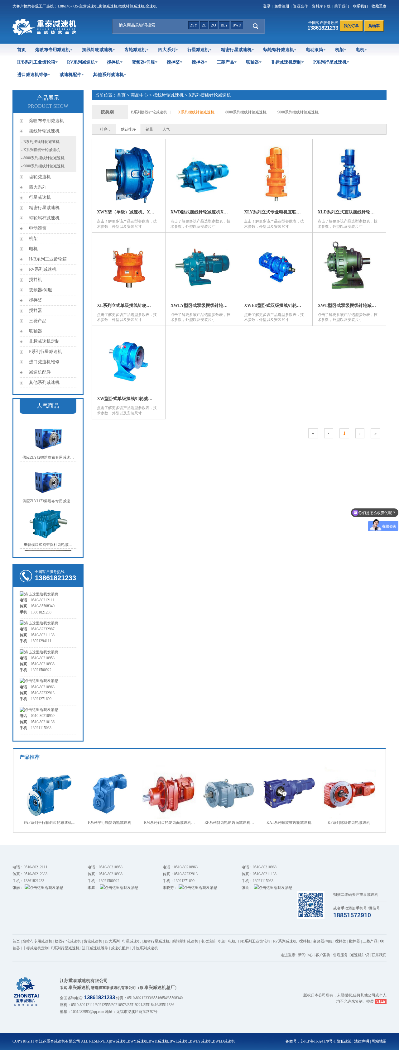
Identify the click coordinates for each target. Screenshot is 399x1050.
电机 (360, 49)
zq (213, 25)
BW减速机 (118, 1041)
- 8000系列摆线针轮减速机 (43, 158)
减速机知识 (359, 955)
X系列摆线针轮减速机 (210, 95)
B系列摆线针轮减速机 (149, 112)
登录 (267, 6)
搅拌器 (198, 62)
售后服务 (340, 955)
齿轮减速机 (135, 49)
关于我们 (341, 6)
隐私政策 (344, 1041)
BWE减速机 (179, 1041)
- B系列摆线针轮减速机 (40, 142)
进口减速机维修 (32, 74)
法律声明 (361, 1041)
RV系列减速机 (81, 62)
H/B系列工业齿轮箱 (36, 62)
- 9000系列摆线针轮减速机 (43, 166)
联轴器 (252, 62)
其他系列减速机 (108, 74)
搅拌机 (113, 62)
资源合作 (300, 6)
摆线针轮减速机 (97, 49)
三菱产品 (225, 62)
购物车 (374, 26)
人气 (166, 129)
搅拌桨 (173, 62)
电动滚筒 (314, 49)
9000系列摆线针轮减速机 (298, 112)
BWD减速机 (159, 1041)
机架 (339, 49)
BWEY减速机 (201, 1041)
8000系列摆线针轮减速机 (246, 112)
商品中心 (139, 95)
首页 (21, 49)
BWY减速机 (138, 1041)
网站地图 (379, 1041)
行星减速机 (198, 49)
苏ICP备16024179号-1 (318, 1041)
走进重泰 (288, 955)
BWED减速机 (224, 1041)
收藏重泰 (379, 6)
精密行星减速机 (236, 49)
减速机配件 (70, 74)
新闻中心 (305, 955)
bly (224, 25)
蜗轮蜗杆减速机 (278, 49)
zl (204, 25)
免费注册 (281, 6)
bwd (237, 25)
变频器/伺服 (143, 62)
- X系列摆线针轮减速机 (40, 150)
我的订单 (351, 26)
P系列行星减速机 (330, 62)
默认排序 (128, 129)
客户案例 (322, 955)
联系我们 (360, 6)
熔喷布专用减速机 (52, 49)
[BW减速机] (45, 34)
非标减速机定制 (286, 62)
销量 (149, 129)
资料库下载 (321, 6)
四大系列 (166, 49)
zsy (193, 25)
